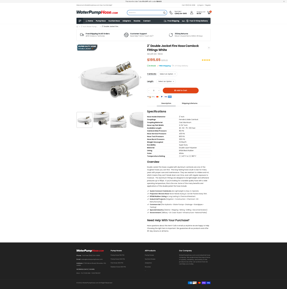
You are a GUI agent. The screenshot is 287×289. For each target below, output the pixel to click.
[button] (140, 77)
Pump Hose (101, 21)
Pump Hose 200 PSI (118, 259)
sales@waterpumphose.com (92, 259)
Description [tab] (166, 103)
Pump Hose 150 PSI (117, 255)
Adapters (127, 21)
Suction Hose (114, 21)
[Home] (77, 26)
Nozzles (137, 21)
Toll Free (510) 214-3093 (91, 255)
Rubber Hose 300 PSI (118, 267)
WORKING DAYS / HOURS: (85, 269)
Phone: (78, 255)
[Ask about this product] (209, 48)
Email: (78, 259)
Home (90, 21)
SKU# (150, 54)
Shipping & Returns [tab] (189, 103)
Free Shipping (173, 21)
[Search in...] (164, 12)
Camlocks (151, 74)
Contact (146, 21)
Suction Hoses (150, 259)
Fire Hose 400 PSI (117, 263)
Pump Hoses (149, 255)
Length (150, 81)
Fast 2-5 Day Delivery (199, 21)
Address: (79, 263)
